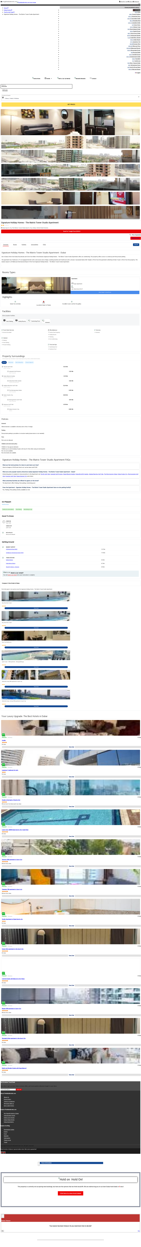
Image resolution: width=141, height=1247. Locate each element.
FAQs (44, 245)
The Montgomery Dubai (110, 474)
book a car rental (12, 575)
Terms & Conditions (9, 1102)
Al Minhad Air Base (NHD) (11, 549)
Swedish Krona (134, 55)
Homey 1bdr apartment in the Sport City (12, 949)
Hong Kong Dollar (134, 33)
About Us (6, 1097)
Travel (5, 1142)
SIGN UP (19, 1089)
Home (38, 79)
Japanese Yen (135, 42)
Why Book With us (9, 1104)
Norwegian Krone (133, 50)
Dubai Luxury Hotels (9, 1118)
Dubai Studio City (122, 474)
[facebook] (1, 1152)
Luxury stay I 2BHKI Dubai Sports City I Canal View (15, 830)
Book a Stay (136, 238)
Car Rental (67, 79)
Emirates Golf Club (11, 476)
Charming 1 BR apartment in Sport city (12, 889)
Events (6, 1132)
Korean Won (135, 44)
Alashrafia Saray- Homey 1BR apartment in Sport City (14, 701)
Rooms (15, 245)
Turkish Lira (136, 61)
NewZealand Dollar (134, 29)
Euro (137, 12)
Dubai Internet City (21, 476)
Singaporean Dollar (133, 57)
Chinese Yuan (135, 27)
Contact (93, 79)
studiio (4, 740)
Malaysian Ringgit (133, 48)
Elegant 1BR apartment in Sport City (11, 1009)
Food (5, 1134)
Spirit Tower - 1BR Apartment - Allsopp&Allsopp (13, 662)
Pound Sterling (134, 14)
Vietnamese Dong (134, 65)
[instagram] (4, 1152)
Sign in (130, 2)
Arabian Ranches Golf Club (96, 474)
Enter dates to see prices (105, 292)
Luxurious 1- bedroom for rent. (10, 770)
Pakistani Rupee (134, 69)
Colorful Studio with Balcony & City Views (13, 979)
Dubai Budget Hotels (9, 1116)
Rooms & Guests (6, 95)
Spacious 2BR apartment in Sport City (12, 860)
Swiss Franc (136, 25)
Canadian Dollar (134, 23)
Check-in (3, 85)
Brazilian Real (135, 21)
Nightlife (6, 1136)
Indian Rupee (135, 40)
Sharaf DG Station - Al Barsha (12, 567)
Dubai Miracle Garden (69, 474)
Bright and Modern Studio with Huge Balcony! (14, 1068)
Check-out (5, 90)
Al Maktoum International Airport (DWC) (15, 552)
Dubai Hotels (7, 10)
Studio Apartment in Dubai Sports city (12, 919)
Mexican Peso (134, 46)
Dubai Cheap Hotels (9, 1120)
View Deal (36, 608)
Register (136, 2)
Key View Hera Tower (7, 603)
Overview (5, 245)
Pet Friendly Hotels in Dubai (11, 1114)
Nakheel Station (9, 560)
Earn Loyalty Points (9, 1106)
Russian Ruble (135, 52)
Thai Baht (136, 59)
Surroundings (34, 245)
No (2, 1231)
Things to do (7, 1140)
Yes (139, 1231)
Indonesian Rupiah (133, 36)
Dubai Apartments (9, 1122)
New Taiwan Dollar (133, 63)
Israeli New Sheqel (134, 38)
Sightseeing (7, 1138)
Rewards (82, 79)
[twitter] (3, 1152)
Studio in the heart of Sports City (11, 800)
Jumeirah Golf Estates (57, 474)
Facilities (24, 245)
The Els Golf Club (9, 12)
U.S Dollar (136, 10)
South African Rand (133, 67)
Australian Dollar (133, 19)
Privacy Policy (7, 1099)
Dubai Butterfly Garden (82, 474)
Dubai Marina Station (10, 563)
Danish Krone (135, 31)
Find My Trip (123, 2)
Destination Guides (9, 1130)
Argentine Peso (134, 16)
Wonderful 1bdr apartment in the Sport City (14, 1038)
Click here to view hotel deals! (70, 1193)
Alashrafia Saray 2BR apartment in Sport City (12, 681)
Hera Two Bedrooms (6, 642)
